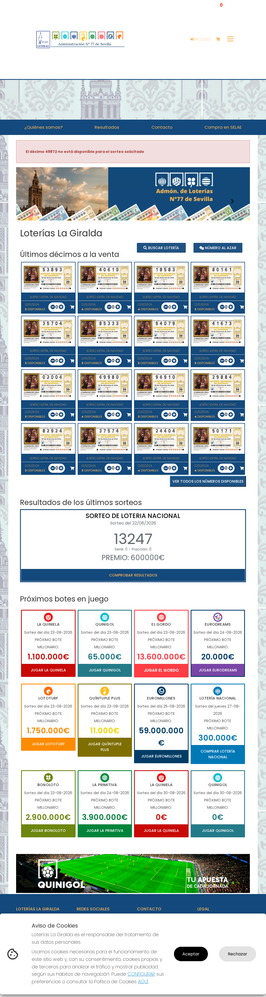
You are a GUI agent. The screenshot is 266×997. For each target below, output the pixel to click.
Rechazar (237, 954)
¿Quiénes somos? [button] (43, 127)
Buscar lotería (163, 247)
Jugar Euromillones (161, 756)
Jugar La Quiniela (48, 670)
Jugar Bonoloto (48, 830)
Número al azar (220, 247)
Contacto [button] (161, 127)
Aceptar (191, 954)
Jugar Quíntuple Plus (105, 746)
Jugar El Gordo (161, 670)
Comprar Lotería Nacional (218, 754)
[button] (33, 201)
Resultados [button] (107, 127)
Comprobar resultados (133, 575)
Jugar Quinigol (105, 670)
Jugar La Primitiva (104, 830)
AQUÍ (143, 981)
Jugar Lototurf (48, 744)
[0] (220, 39)
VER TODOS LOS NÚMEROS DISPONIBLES (207, 481)
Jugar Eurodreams (218, 670)
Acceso (202, 39)
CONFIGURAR (141, 974)
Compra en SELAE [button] (223, 127)
